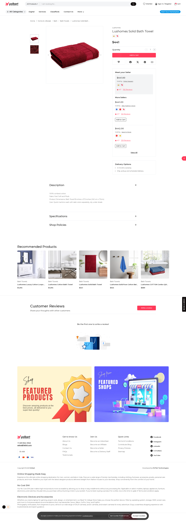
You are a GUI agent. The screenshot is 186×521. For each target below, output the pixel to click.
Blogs (65, 445)
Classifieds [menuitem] (54, 12)
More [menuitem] (80, 12)
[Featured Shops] (131, 394)
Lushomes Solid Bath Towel (90, 285)
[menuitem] (15, 12)
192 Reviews (127, 90)
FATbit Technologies (161, 468)
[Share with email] (152, 61)
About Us (66, 441)
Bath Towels (64, 21)
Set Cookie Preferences (119, 516)
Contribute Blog (124, 445)
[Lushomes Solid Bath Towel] (93, 264)
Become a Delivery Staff (100, 452)
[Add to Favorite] (118, 62)
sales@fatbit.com (24, 445)
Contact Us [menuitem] (68, 12)
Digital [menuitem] (31, 12)
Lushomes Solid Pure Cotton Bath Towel (124, 285)
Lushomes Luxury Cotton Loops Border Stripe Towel (31, 285)
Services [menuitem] (42, 12)
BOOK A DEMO (184, 304)
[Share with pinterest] (144, 61)
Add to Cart (134, 55)
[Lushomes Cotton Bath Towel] (62, 264)
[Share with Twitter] (137, 61)
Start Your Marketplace (170, 12)
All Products (32, 4)
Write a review (146, 308)
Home (32, 21)
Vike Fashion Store (128, 106)
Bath (55, 21)
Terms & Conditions (126, 441)
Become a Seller (97, 448)
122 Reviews (125, 114)
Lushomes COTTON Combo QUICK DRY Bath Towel (155, 285)
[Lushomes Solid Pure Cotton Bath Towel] (124, 264)
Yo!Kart (32, 468)
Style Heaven (128, 81)
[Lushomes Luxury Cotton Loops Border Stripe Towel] (31, 264)
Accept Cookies (139, 516)
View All (134, 153)
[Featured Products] (54, 394)
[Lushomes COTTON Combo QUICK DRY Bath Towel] (155, 264)
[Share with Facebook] (130, 61)
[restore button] (184, 158)
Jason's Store (126, 132)
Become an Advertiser (99, 441)
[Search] (133, 4)
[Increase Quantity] (154, 49)
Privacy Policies (124, 448)
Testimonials (68, 455)
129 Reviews (125, 140)
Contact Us (67, 448)
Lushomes (116, 28)
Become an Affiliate (98, 445)
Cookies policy (87, 516)
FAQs (65, 452)
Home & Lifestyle (44, 21)
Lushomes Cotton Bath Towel (60, 285)
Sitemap (121, 452)
